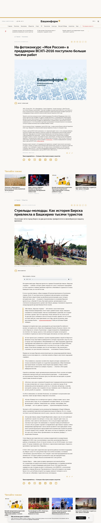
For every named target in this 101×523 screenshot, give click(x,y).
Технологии (47, 26)
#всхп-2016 (31, 152)
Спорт (37, 26)
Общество (31, 26)
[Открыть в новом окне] (24, 160)
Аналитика (71, 26)
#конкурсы (25, 152)
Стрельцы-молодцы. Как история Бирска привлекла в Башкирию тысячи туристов (22, 31)
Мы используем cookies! (20, 516)
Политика (16, 26)
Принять (81, 518)
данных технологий (34, 519)
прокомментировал (45, 320)
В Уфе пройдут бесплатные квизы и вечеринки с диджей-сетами (46, 31)
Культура (54, 26)
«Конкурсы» (49, 139)
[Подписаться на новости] (56, 160)
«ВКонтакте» (40, 141)
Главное (10, 26)
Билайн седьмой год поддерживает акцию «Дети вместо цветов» (73, 31)
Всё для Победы (62, 26)
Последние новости (88, 26)
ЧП (41, 26)
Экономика (24, 26)
